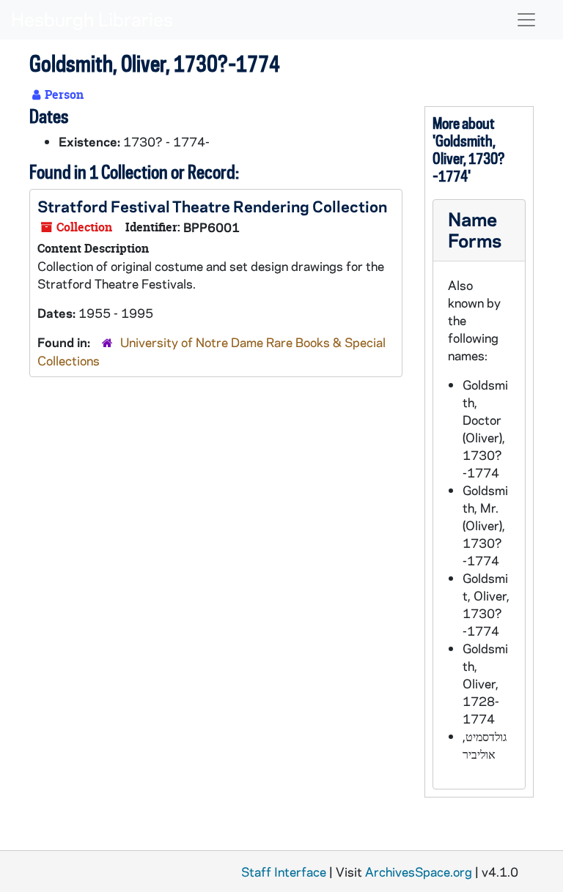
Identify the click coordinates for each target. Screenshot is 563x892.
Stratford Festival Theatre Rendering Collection (212, 206)
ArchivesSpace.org (418, 871)
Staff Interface (283, 871)
